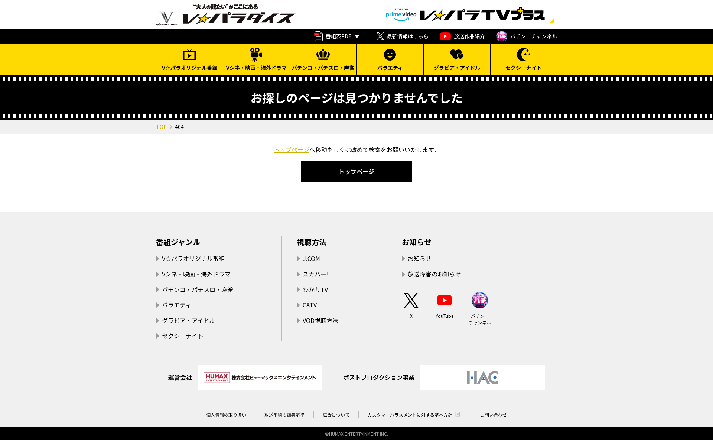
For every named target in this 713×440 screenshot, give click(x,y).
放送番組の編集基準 (284, 414)
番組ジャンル (178, 241)
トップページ (291, 149)
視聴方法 (311, 241)
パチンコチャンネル (533, 36)
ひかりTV (315, 289)
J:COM (311, 258)
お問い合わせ (493, 414)
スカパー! (316, 273)
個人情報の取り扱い (226, 414)
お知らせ (417, 241)
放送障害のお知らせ (434, 273)
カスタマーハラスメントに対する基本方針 (410, 414)
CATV (310, 304)
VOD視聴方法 (320, 320)
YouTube (444, 316)
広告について (336, 414)
